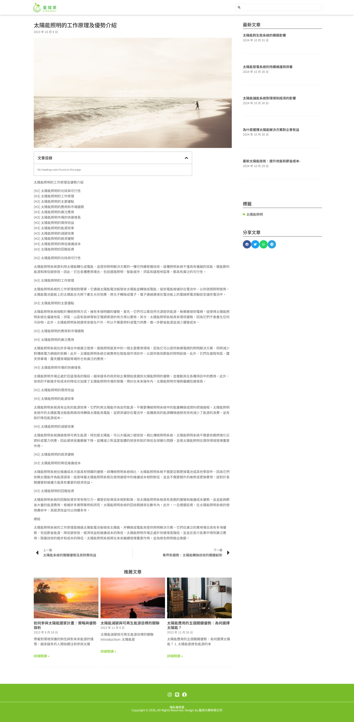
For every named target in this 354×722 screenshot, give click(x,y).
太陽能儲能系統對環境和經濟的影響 (269, 98)
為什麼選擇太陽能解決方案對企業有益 (271, 129)
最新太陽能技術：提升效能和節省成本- (271, 160)
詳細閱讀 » (41, 655)
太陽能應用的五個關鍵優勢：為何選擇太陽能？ (198, 625)
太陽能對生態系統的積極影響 (264, 35)
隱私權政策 (177, 707)
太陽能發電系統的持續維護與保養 (268, 66)
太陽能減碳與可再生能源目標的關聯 (129, 623)
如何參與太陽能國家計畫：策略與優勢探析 (65, 625)
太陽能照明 (254, 214)
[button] (186, 158)
